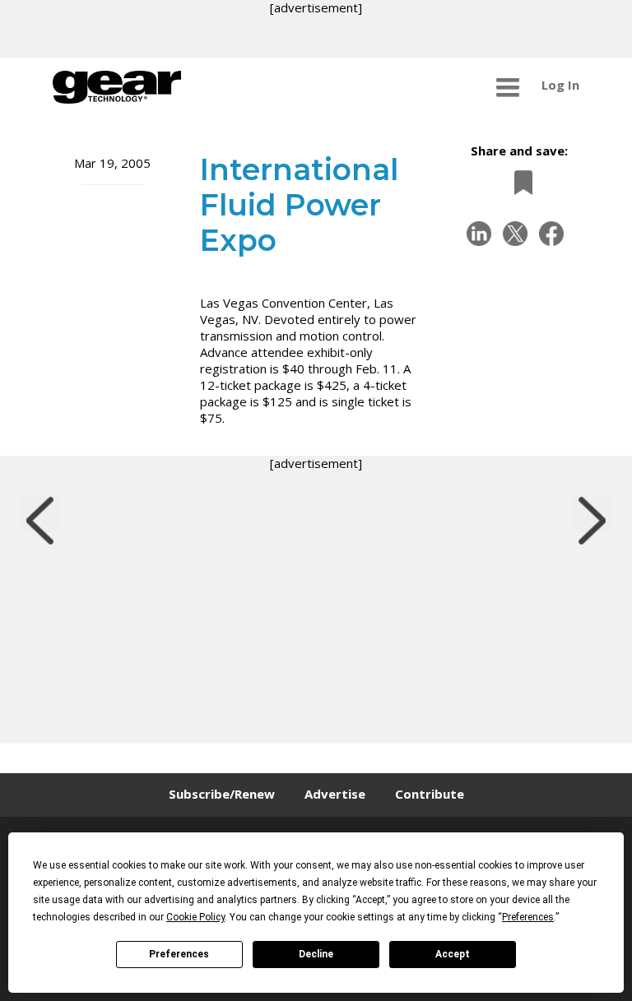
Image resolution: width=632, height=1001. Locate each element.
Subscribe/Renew (222, 794)
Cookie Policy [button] (195, 917)
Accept (452, 954)
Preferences (179, 954)
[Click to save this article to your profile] (519, 182)
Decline (316, 954)
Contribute (429, 794)
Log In (560, 84)
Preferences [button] (528, 917)
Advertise (334, 794)
